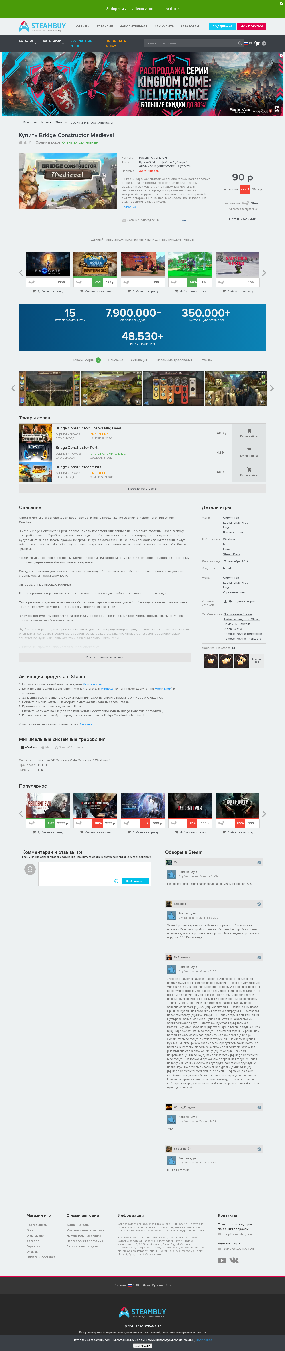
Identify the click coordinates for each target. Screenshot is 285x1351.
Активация (138, 360)
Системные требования (173, 360)
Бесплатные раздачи (82, 1246)
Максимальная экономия (85, 1230)
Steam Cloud (233, 629)
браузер (85, 724)
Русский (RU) (161, 1285)
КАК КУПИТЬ (164, 26)
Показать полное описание (104, 657)
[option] (48, 272)
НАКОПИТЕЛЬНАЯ (134, 26)
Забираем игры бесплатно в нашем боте (142, 8)
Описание (115, 360)
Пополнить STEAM (116, 43)
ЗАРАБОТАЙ (189, 26)
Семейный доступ (237, 624)
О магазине (35, 1236)
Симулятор (231, 518)
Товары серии (86, 360)
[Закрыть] (281, 3)
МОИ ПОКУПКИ (251, 26)
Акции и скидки (78, 1225)
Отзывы (206, 360)
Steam (59, 122)
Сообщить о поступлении (143, 220)
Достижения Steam (238, 614)
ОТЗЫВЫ (83, 26)
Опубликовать (135, 881)
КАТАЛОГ (26, 41)
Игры (45, 122)
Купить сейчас (249, 436)
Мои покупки (92, 684)
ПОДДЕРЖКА (222, 26)
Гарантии (33, 1246)
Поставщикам (36, 1225)
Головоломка (233, 532)
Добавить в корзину (51, 291)
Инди (227, 527)
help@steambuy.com (238, 1234)
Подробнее (129, 207)
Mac (158, 689)
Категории (52, 41)
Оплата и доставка (40, 1257)
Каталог (32, 1241)
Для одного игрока (243, 601)
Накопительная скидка (84, 1236)
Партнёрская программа (85, 1241)
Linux (167, 689)
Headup (228, 568)
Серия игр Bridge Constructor (92, 122)
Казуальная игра (235, 522)
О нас (30, 1230)
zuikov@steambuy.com (240, 1248)
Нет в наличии (242, 219)
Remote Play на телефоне (243, 634)
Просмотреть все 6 (142, 489)
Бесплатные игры (81, 43)
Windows (107, 689)
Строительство (234, 592)
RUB (252, 43)
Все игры (30, 122)
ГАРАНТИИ (105, 26)
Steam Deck (231, 554)
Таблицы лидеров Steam (242, 619)
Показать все (257, 661)
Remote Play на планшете (243, 639)
